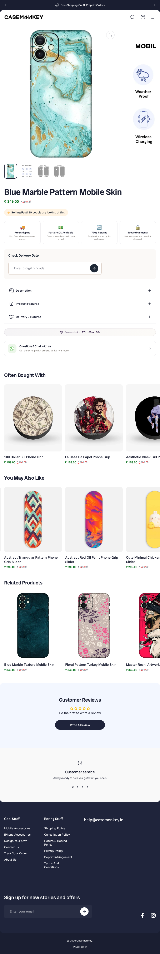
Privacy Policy (53, 851)
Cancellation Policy (57, 834)
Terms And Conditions (51, 865)
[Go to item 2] (26, 171)
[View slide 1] (72, 787)
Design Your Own (15, 841)
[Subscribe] (84, 911)
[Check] (94, 268)
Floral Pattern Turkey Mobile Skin (90, 664)
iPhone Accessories (17, 834)
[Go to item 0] (10, 171)
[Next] (154, 5)
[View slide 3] (82, 787)
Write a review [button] (80, 725)
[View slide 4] (87, 787)
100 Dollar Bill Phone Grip (24, 457)
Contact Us (11, 847)
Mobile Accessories (17, 828)
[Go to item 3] (43, 171)
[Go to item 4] (59, 171)
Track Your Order (15, 853)
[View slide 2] (77, 787)
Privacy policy (80, 946)
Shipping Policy (54, 828)
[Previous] (5, 5)
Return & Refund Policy (55, 842)
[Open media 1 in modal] (110, 35)
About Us (10, 859)
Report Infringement (58, 857)
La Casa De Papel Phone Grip (87, 457)
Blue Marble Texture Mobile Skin (29, 664)
